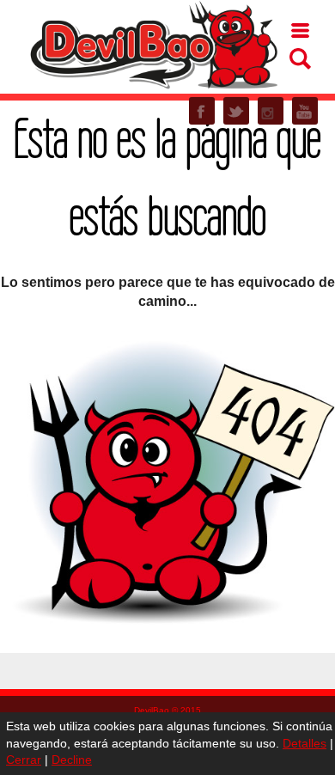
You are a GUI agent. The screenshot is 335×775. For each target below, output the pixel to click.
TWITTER (236, 111)
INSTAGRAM (270, 111)
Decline (72, 759)
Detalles (304, 743)
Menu (300, 30)
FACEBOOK (202, 111)
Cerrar (23, 759)
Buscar (300, 59)
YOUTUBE (305, 111)
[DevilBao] (152, 43)
